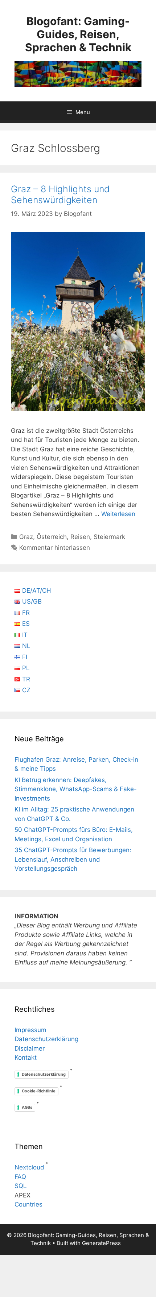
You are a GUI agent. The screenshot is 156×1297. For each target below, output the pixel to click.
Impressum (30, 1030)
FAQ (20, 1176)
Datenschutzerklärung (46, 1039)
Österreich (52, 536)
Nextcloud (29, 1167)
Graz (26, 536)
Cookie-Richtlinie (39, 1090)
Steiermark (109, 536)
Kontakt (26, 1057)
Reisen (80, 536)
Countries (28, 1204)
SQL (21, 1185)
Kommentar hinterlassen (54, 547)
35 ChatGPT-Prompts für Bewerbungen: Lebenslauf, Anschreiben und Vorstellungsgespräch (73, 859)
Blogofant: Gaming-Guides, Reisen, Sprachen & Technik (78, 34)
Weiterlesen (118, 513)
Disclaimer (30, 1048)
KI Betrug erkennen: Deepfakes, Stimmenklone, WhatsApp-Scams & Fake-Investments (76, 789)
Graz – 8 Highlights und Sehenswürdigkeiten (60, 194)
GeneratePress (101, 1243)
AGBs (27, 1107)
